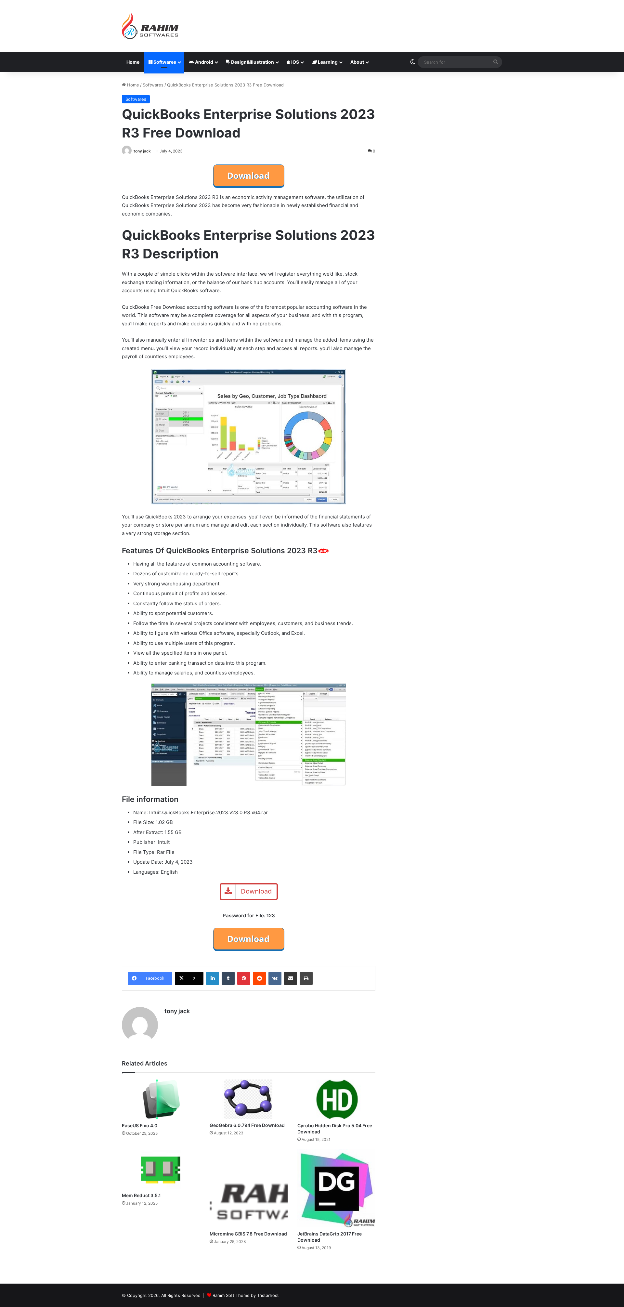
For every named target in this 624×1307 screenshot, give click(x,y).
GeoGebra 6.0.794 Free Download (247, 1125)
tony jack (142, 151)
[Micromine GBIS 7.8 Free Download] (249, 1188)
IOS (294, 62)
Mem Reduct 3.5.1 (141, 1195)
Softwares (164, 62)
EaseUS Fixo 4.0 (139, 1125)
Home (132, 62)
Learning (327, 62)
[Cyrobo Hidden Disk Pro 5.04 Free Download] (336, 1099)
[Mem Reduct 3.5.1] (161, 1169)
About (357, 62)
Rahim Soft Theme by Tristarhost (246, 1295)
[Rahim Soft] (150, 26)
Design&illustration (252, 62)
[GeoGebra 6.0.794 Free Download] (249, 1099)
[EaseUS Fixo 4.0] (161, 1099)
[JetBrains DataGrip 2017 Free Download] (336, 1188)
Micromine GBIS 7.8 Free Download (248, 1233)
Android (203, 62)
